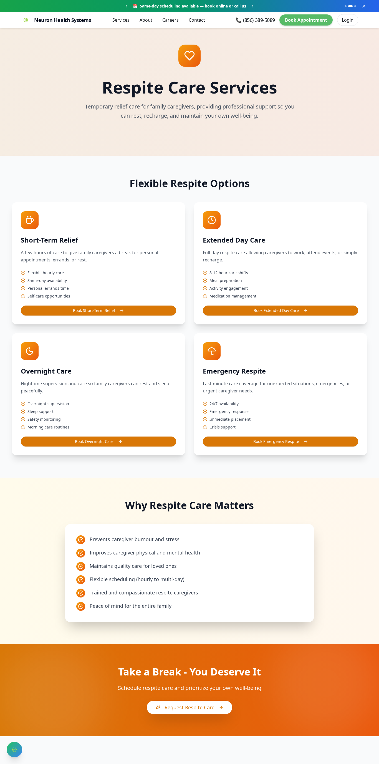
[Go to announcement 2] (350, 6)
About (146, 20)
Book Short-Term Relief (94, 310)
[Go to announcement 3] (355, 6)
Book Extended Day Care (276, 310)
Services (121, 20)
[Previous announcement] (126, 6)
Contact (197, 20)
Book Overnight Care (94, 441)
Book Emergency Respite (276, 441)
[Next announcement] (252, 6)
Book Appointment (306, 20)
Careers (170, 20)
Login (347, 20)
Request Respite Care (189, 707)
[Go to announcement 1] (346, 6)
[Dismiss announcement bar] (363, 6)
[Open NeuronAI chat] (14, 749)
